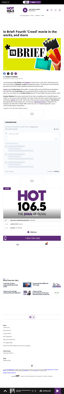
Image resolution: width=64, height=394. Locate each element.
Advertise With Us (8, 353)
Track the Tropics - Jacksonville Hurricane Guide (10, 285)
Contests (37, 15)
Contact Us (6, 327)
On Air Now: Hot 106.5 (32, 215)
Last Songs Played (24, 15)
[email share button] (12, 73)
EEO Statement (7, 336)
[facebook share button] (4, 73)
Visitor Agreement (48, 369)
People (13, 100)
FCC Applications (8, 342)
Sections (4, 2)
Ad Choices (25, 370)
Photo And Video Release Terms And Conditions (17, 345)
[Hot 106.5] (32, 2)
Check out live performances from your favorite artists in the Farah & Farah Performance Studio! (42, 292)
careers (36, 370)
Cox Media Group (10, 369)
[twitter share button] (8, 73)
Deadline (27, 82)
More (42, 15)
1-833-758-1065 (32, 238)
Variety (5, 89)
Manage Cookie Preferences (9, 372)
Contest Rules (7, 333)
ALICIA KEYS (32, 10)
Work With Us (7, 330)
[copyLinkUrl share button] (15, 73)
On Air (32, 15)
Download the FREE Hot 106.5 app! (40, 284)
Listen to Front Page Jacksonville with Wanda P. (12, 292)
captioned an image (40, 102)
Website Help (7, 360)
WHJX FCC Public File (9, 339)
